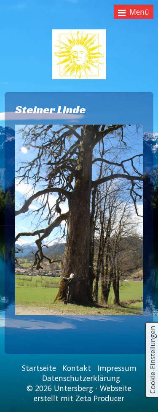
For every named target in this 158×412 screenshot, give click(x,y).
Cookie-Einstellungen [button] (152, 360)
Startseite (39, 368)
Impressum (117, 368)
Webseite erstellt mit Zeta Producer (82, 393)
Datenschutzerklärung (81, 378)
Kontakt (76, 368)
